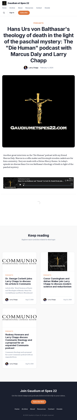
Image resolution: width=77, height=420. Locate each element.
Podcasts (39, 23)
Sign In (11, 13)
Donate (47, 8)
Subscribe (24, 13)
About (20, 8)
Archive (12, 8)
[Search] (4, 12)
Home (4, 8)
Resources (29, 8)
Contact (39, 8)
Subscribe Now (38, 402)
